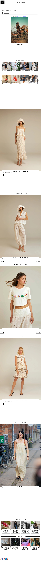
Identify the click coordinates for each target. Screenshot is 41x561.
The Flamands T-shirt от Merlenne (20, 328)
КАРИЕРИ (12, 554)
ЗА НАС (9, 554)
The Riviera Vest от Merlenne (21, 400)
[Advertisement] (19, 52)
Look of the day (5, 8)
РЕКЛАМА (17, 554)
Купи (2, 175)
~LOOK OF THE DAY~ (20, 486)
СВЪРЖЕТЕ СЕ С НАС (29, 554)
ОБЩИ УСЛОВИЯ (22, 554)
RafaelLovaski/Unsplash (21, 16)
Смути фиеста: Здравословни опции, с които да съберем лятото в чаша (25, 532)
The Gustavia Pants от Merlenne (20, 257)
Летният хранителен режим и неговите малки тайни (35, 549)
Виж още (38, 175)
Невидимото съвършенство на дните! (6, 531)
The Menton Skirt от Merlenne (20, 171)
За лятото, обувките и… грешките (15, 548)
